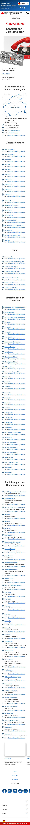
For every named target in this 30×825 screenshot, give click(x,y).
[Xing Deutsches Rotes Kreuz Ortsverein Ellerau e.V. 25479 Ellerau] (20, 791)
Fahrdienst (7, 169)
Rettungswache (9, 413)
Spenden (7, 240)
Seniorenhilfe (8, 230)
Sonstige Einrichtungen (11, 442)
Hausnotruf (8, 200)
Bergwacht (7, 322)
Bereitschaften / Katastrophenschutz (15, 317)
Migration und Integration (11, 205)
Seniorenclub (8, 437)
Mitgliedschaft (8, 210)
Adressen (8, 758)
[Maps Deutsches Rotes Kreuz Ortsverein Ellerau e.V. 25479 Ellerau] (25, 791)
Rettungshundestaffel (10, 220)
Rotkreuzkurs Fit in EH (11, 288)
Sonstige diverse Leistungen (12, 235)
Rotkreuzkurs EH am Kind (12, 278)
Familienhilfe (8, 179)
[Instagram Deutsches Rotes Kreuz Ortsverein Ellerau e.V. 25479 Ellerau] (10, 791)
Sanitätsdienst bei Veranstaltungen (14, 225)
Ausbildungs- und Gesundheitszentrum (15, 307)
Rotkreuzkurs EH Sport (11, 267)
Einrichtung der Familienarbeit (13, 342)
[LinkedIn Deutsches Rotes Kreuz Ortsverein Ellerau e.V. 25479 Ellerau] (15, 791)
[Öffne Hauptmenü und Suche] (27, 13)
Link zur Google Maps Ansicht (16, 135)
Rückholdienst (8, 427)
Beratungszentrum (10, 312)
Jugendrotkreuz (9, 352)
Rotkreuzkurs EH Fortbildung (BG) (14, 262)
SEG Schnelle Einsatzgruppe (13, 432)
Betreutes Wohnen (10, 337)
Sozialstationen (9, 457)
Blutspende (8, 159)
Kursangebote (8, 257)
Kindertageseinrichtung (11, 357)
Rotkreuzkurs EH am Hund (12, 272)
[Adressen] (15, 749)
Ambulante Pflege (9, 149)
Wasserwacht (8, 467)
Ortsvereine (8, 377)
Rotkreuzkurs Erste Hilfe (11, 283)
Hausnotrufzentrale (10, 347)
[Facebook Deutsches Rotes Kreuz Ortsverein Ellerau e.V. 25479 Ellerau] (4, 791)
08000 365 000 (6, 74)
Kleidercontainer (9, 367)
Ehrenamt (7, 164)
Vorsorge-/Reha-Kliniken (11, 462)
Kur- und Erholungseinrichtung (13, 372)
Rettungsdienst (9, 215)
